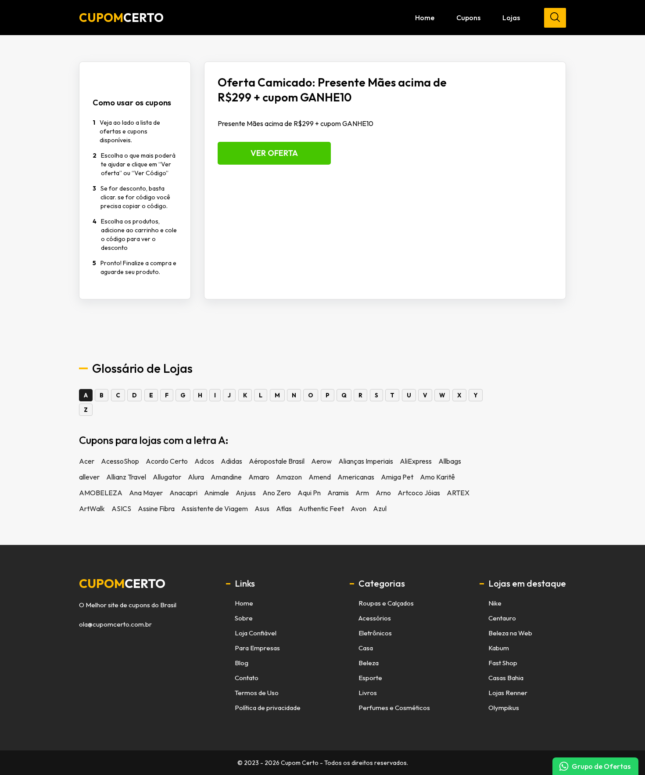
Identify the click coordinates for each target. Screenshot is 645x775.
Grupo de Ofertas (601, 766)
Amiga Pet (397, 476)
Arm (362, 492)
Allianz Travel (126, 476)
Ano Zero (276, 492)
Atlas (284, 508)
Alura (196, 476)
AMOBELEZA (100, 492)
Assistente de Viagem (214, 508)
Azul (380, 508)
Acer (86, 461)
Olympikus (503, 707)
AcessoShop (120, 461)
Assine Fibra (156, 508)
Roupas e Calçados (386, 603)
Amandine (226, 476)
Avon (358, 508)
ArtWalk (92, 508)
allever (89, 476)
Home (424, 17)
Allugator (167, 476)
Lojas (511, 17)
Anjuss (246, 492)
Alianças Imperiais (365, 461)
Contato (246, 678)
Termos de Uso (257, 692)
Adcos (204, 461)
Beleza (368, 663)
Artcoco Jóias (419, 492)
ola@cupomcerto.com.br (115, 624)
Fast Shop (502, 663)
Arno (383, 492)
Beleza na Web (510, 633)
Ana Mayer (146, 492)
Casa (365, 648)
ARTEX (458, 492)
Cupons (468, 17)
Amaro (258, 476)
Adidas (231, 461)
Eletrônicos (375, 633)
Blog (241, 663)
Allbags (449, 461)
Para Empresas (257, 648)
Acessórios (374, 618)
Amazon (289, 476)
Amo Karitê (437, 476)
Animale (216, 492)
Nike (495, 603)
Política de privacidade (268, 707)
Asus (261, 508)
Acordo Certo (167, 461)
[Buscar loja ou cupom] (555, 18)
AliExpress (416, 461)
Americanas (355, 476)
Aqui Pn (309, 492)
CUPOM (121, 17)
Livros (367, 692)
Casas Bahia (505, 678)
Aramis (338, 492)
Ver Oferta (274, 153)
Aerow (321, 461)
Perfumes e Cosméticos (394, 707)
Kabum (498, 648)
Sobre (244, 618)
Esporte (370, 678)
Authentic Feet (321, 508)
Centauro (502, 618)
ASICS (121, 508)
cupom (122, 583)
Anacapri (183, 492)
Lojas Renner (507, 692)
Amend (319, 476)
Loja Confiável (255, 633)
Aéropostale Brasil (277, 461)
